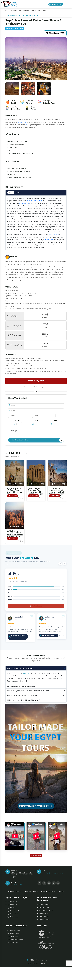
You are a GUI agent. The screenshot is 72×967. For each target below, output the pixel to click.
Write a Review (37, 606)
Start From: (17, 484)
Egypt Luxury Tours (11, 902)
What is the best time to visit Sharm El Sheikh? (22, 695)
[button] (60, 564)
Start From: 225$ (56, 33)
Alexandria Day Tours (44, 907)
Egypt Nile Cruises (11, 908)
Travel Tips (60, 891)
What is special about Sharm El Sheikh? (20, 668)
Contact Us (36, 964)
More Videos (35, 856)
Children (36, 420)
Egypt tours (26, 673)
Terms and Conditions (14, 891)
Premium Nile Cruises (12, 942)
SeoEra (27, 960)
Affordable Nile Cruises (13, 930)
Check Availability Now (20, 440)
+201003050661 (16, 885)
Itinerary (15, 193)
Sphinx (27, 125)
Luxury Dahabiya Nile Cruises (14, 939)
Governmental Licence (48, 891)
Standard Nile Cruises (12, 933)
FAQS (43, 964)
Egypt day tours (54, 234)
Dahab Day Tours (43, 913)
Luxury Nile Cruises (12, 936)
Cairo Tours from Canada (45, 910)
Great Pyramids (24, 203)
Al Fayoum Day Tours (44, 904)
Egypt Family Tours (11, 905)
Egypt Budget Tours (12, 917)
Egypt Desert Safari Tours (13, 911)
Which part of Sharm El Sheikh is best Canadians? (23, 700)
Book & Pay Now (36, 381)
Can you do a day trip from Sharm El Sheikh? (22, 686)
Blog (29, 964)
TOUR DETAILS (12, 495)
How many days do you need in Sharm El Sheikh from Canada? (28, 691)
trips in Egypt (49, 240)
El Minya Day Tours (43, 919)
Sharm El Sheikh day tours (34, 201)
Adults (17, 420)
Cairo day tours (22, 122)
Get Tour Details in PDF (15, 28)
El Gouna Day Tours (43, 916)
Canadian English (55, 4)
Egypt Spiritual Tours (12, 914)
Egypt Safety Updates (31, 891)
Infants (54, 420)
